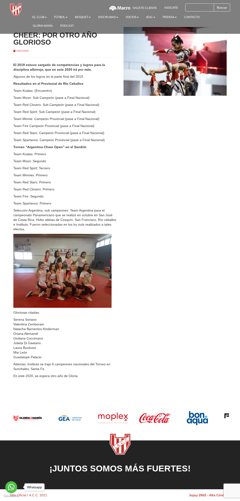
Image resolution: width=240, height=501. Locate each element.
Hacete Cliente (145, 8)
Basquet (81, 17)
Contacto (192, 17)
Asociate (171, 7)
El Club (38, 17)
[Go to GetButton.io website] (11, 496)
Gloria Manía (43, 25)
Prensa (168, 17)
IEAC (149, 17)
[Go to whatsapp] (11, 487)
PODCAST (67, 25)
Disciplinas (107, 17)
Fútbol (59, 17)
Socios (131, 17)
